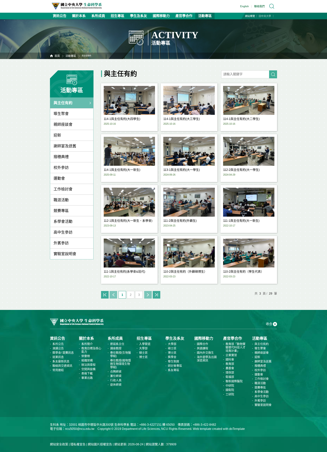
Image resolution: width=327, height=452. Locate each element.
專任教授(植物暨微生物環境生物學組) (120, 364)
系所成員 (98, 16)
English (244, 6)
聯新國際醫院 (234, 381)
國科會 (230, 359)
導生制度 (173, 361)
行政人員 (115, 380)
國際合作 (202, 343)
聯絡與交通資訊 (62, 365)
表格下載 (87, 373)
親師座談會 (63, 124)
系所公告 (58, 343)
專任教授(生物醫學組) (120, 354)
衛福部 (230, 376)
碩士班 (143, 352)
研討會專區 (175, 365)
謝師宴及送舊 (65, 146)
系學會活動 (63, 221)
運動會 (59, 178)
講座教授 (115, 348)
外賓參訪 (61, 243)
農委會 (230, 368)
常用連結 (58, 370)
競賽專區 (61, 211)
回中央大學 (265, 16)
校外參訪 (61, 168)
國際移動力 (161, 16)
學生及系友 (138, 16)
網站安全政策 (59, 444)
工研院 (230, 394)
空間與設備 (88, 369)
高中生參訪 (63, 232)
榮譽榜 (85, 356)
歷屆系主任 (117, 343)
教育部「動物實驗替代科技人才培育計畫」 (235, 347)
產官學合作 (183, 16)
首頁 (57, 55)
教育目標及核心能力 (91, 350)
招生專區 (117, 16)
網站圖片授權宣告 (100, 444)
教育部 (230, 363)
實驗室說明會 (65, 254)
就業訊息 (58, 357)
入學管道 (144, 343)
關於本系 (79, 16)
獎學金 (172, 357)
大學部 (143, 348)
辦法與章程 (88, 364)
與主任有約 (63, 103)
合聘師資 (115, 371)
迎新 (57, 135)
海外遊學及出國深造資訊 (207, 358)
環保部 (230, 372)
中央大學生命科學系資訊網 (78, 6)
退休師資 (115, 384)
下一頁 (148, 295)
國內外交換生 (205, 352)
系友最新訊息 (60, 361)
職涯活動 (61, 200)
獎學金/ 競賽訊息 (63, 352)
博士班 (143, 357)
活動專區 (205, 16)
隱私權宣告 (78, 444)
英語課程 (202, 348)
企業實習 (231, 355)
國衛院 (230, 389)
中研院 (230, 385)
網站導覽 (250, 16)
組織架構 (87, 360)
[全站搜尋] (271, 6)
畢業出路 (87, 377)
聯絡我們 (259, 6)
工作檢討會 (63, 189)
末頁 (156, 295)
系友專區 (173, 370)
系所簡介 (87, 343)
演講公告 (58, 348)
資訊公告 (59, 16)
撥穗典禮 (61, 157)
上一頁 (113, 295)
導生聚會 (61, 114)
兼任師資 (115, 375)
